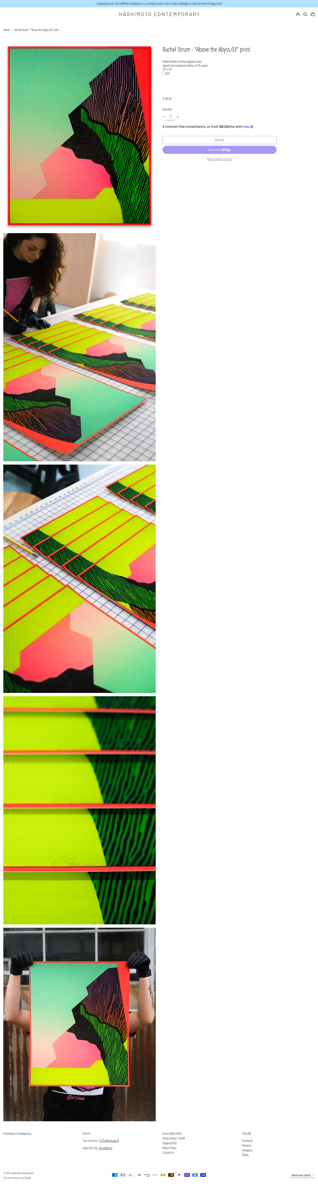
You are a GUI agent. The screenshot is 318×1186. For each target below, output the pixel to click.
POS (5, 1178)
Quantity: (167, 109)
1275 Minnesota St (109, 1140)
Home (6, 30)
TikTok (245, 1155)
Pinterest (246, 1146)
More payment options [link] (219, 159)
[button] (313, 14)
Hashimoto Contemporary (17, 1133)
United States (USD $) (301, 1175)
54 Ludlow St (105, 1148)
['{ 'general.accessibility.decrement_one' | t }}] (164, 117)
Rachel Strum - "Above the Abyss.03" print (36, 30)
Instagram (247, 1150)
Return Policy (169, 1148)
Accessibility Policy (172, 1133)
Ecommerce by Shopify (21, 1178)
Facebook (247, 1141)
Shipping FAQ (169, 1143)
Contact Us (168, 1152)
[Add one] (178, 117)
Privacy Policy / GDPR (173, 1138)
